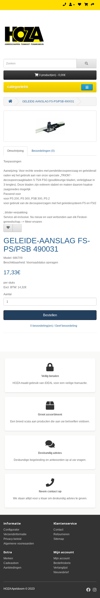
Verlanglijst (60, 567)
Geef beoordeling (66, 325)
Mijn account (61, 558)
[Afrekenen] (92, 4)
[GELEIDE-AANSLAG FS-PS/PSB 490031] (50, 126)
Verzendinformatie (15, 534)
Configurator (11, 529)
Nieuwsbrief (61, 572)
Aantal (7, 294)
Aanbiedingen (12, 567)
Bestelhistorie (62, 563)
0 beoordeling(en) (41, 325)
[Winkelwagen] (86, 4)
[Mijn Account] (72, 4)
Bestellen (50, 315)
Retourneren (61, 534)
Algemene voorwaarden (18, 543)
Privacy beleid (12, 539)
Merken (8, 558)
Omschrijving (15, 150)
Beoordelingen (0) (43, 150)
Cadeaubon (11, 563)
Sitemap (58, 539)
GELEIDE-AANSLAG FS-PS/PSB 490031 (48, 101)
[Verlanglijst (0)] (79, 4)
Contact (58, 529)
